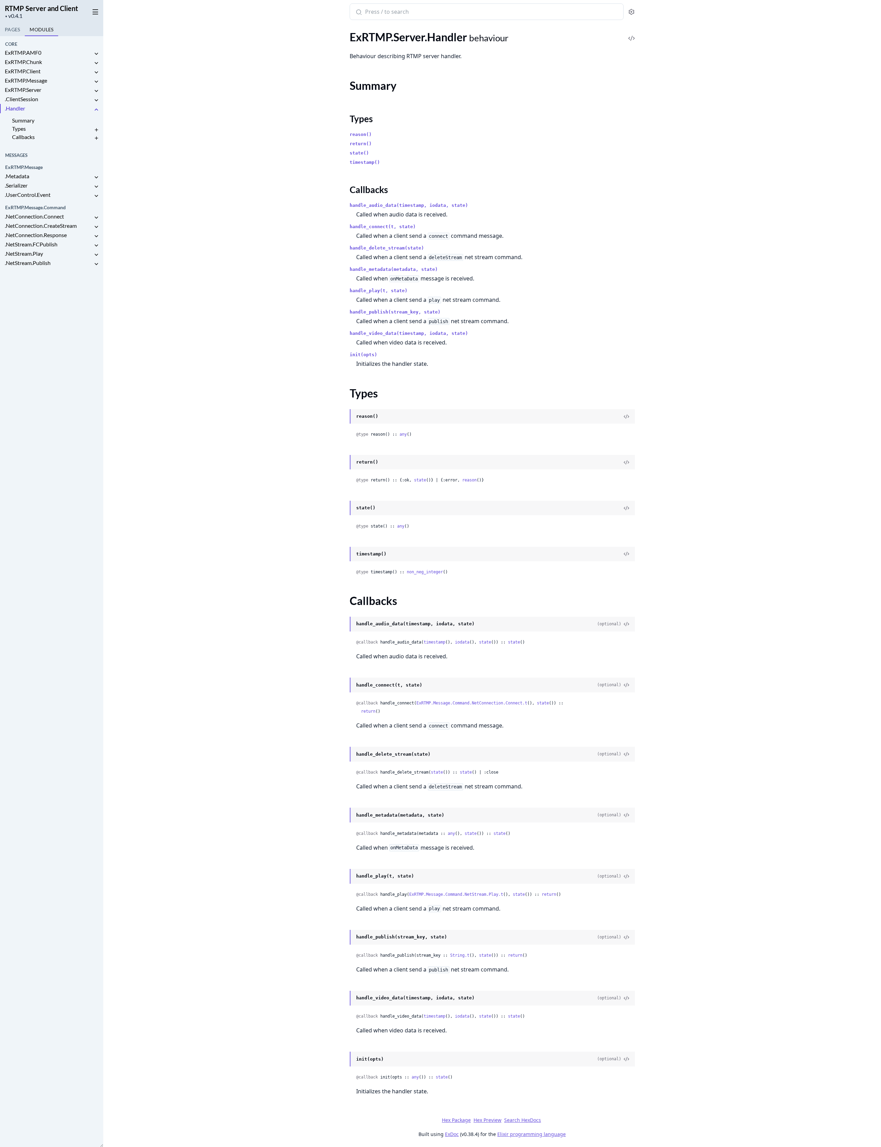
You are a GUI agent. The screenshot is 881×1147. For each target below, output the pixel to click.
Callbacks (23, 137)
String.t (459, 955)
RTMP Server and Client (41, 8)
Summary (23, 120)
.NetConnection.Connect (34, 216)
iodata (462, 642)
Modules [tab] (41, 29)
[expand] (96, 53)
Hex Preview (487, 1120)
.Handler (15, 108)
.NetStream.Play (24, 253)
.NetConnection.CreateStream (41, 225)
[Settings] (631, 12)
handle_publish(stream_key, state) (395, 312)
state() (359, 153)
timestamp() (365, 162)
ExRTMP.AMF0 (23, 52)
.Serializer (16, 185)
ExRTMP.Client (23, 71)
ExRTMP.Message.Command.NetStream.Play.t (456, 894)
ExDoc (452, 1134)
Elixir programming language (531, 1134)
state (420, 480)
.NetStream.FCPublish (31, 244)
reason (469, 480)
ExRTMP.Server (23, 89)
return (368, 711)
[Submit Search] (358, 12)
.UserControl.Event (28, 194)
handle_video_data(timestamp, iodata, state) (409, 333)
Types (19, 128)
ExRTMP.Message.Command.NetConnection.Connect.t (471, 703)
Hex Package (456, 1120)
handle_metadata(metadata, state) (394, 269)
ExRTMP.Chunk (23, 62)
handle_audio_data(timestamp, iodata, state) (409, 205)
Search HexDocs (522, 1120)
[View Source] (631, 33)
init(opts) (363, 354)
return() (361, 143)
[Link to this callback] (343, 624)
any (403, 434)
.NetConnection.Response (36, 235)
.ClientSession (21, 99)
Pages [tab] (12, 29)
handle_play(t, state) (378, 290)
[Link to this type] (343, 416)
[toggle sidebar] (94, 10)
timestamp (434, 642)
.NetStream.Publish (28, 262)
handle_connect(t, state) (383, 226)
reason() (361, 134)
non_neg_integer (425, 572)
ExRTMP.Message (26, 80)
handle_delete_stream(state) (387, 248)
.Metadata (17, 176)
